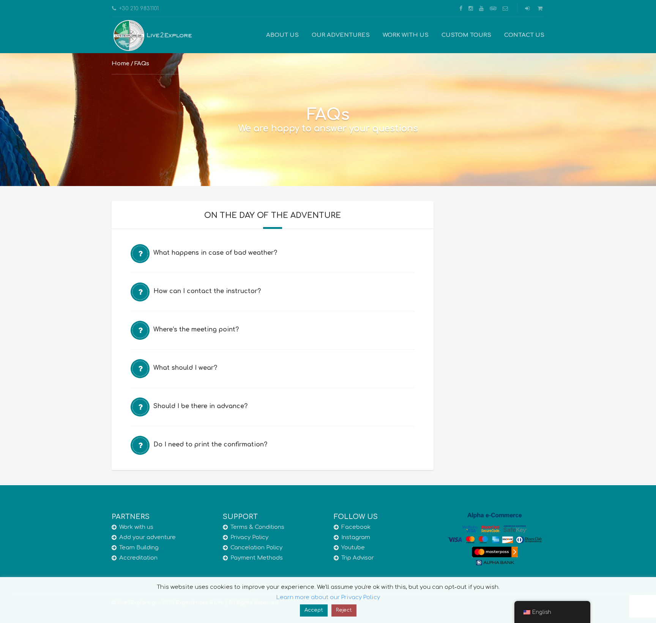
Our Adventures (341, 35)
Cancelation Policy (256, 547)
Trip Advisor (357, 558)
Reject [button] (344, 610)
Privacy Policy (249, 537)
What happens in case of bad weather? (215, 252)
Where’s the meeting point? (196, 329)
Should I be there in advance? (200, 406)
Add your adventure (147, 537)
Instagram (355, 537)
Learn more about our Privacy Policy (328, 597)
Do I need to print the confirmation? (210, 444)
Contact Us (524, 35)
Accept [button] (313, 610)
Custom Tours (466, 35)
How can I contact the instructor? (207, 291)
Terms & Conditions (257, 527)
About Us (282, 35)
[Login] (528, 8)
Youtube (353, 547)
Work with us (406, 35)
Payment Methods (256, 558)
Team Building (139, 547)
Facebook (356, 527)
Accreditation (138, 558)
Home (120, 63)
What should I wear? (185, 367)
